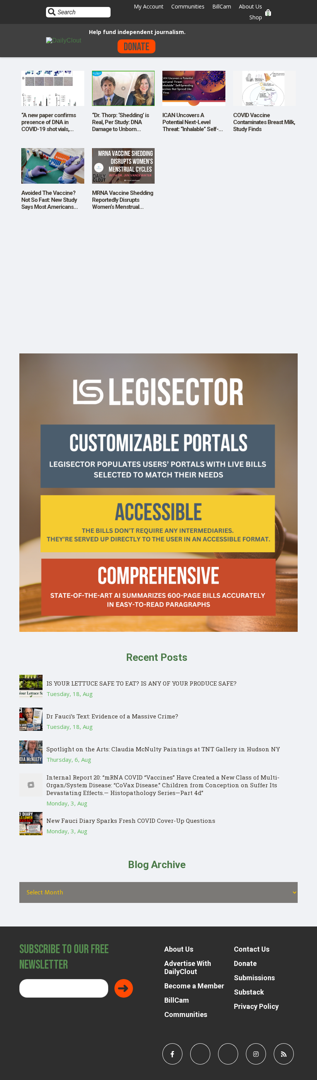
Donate (136, 47)
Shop (255, 17)
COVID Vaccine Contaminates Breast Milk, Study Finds (264, 122)
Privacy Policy (256, 1006)
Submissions (254, 978)
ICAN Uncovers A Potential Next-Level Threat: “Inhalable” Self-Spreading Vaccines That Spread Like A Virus (192, 129)
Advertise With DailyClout (187, 967)
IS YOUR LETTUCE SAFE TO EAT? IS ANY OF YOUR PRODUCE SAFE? (141, 683)
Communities (188, 6)
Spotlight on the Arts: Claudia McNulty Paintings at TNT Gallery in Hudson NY (163, 749)
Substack (249, 992)
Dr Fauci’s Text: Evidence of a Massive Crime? (112, 716)
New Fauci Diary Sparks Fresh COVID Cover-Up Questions (130, 820)
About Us (250, 6)
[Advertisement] (158, 299)
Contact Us (251, 949)
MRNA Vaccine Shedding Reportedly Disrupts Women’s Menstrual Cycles (122, 203)
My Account (149, 6)
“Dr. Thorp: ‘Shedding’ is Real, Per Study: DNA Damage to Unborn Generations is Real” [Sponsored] (120, 129)
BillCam (221, 6)
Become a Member (194, 986)
